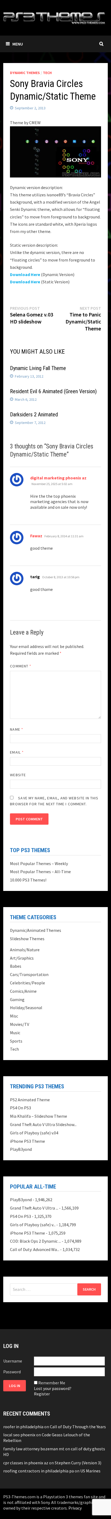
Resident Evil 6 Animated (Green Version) (53, 391)
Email (17, 752)
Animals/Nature (25, 949)
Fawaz (36, 535)
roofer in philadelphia (23, 1426)
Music (15, 1032)
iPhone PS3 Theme (27, 1141)
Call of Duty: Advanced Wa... (34, 1249)
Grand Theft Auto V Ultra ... (34, 1208)
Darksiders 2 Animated (34, 414)
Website (18, 774)
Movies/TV (19, 1024)
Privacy (75, 1508)
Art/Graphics (22, 958)
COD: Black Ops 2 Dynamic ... (35, 1241)
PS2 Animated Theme (30, 1099)
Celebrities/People (27, 982)
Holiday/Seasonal (26, 1007)
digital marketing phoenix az (58, 477)
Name (16, 729)
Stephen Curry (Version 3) (78, 1462)
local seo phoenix (19, 1434)
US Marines (90, 1470)
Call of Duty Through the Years (78, 1426)
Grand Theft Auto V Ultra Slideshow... (43, 1124)
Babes (15, 966)
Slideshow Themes (27, 938)
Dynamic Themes (25, 72)
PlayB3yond (21, 1149)
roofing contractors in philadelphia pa (38, 1470)
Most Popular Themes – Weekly (39, 863)
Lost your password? (52, 1388)
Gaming (17, 999)
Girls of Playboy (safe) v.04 (34, 1132)
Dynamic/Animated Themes (35, 930)
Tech (47, 72)
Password (12, 1371)
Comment (20, 666)
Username (12, 1361)
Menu (17, 44)
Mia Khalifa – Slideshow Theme (38, 1116)
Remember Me (51, 1382)
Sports (16, 1041)
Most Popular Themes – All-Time (40, 871)
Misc (14, 1016)
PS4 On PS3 (20, 1107)
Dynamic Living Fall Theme (38, 368)
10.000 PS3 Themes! (28, 880)
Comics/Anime (23, 991)
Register (42, 1393)
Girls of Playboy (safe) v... (33, 1224)
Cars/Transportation (29, 974)
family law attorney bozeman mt (33, 1448)
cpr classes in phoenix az (25, 1462)
